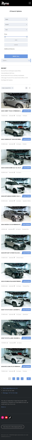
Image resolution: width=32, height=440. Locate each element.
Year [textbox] (6, 29)
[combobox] (16, 19)
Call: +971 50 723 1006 (8, 390)
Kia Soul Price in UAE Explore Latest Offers (11, 71)
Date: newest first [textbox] (6, 88)
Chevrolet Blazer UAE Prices (7, 73)
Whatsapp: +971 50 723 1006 (10, 393)
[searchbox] (6, 52)
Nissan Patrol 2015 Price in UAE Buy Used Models (12, 75)
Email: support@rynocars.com (10, 388)
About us (3, 407)
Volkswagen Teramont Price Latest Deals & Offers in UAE (14, 77)
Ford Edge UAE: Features (7, 80)
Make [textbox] (6, 19)
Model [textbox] (7, 24)
